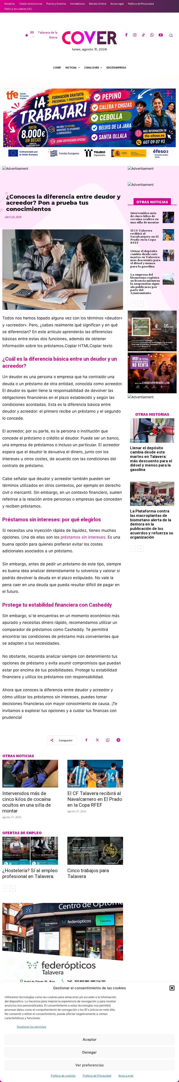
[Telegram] (118, 740)
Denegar (89, 1052)
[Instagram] (135, 35)
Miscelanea (138, 440)
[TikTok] (143, 35)
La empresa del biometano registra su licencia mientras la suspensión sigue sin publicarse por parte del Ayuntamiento (145, 284)
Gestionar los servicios (31, 1026)
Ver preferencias (89, 1065)
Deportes (74, 785)
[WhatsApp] (152, 35)
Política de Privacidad (97, 1075)
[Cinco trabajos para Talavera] (95, 851)
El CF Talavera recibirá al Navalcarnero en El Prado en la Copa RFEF (94, 799)
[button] (172, 988)
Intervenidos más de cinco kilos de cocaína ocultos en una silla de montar (26, 802)
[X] (97, 740)
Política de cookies (63, 1075)
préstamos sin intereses (82, 537)
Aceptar (89, 1039)
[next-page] (13, 888)
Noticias (9, 785)
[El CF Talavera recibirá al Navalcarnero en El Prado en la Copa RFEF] (95, 774)
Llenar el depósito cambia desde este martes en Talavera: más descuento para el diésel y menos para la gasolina (145, 258)
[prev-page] (5, 888)
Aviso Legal (125, 1075)
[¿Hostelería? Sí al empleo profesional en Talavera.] (30, 851)
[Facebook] (126, 35)
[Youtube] (161, 35)
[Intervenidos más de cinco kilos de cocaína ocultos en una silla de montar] (30, 774)
